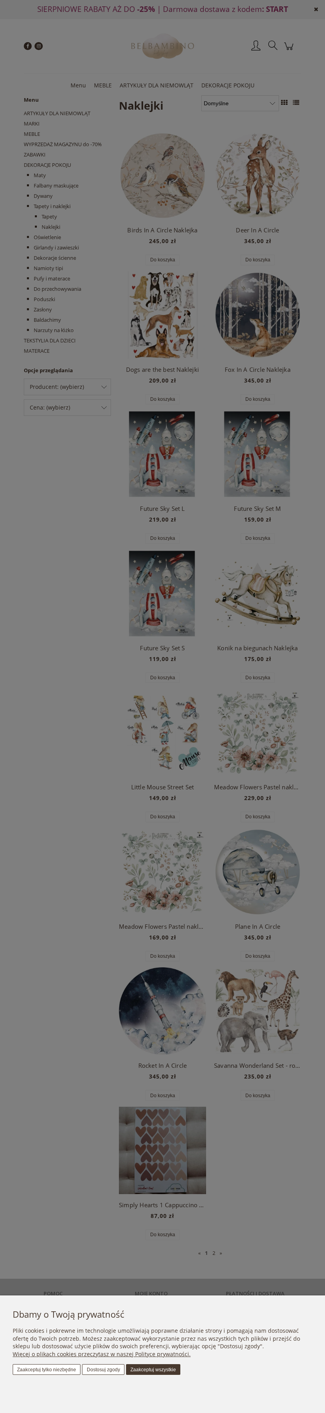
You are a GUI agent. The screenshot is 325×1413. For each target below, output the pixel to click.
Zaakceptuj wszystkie (153, 1369)
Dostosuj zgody (103, 1369)
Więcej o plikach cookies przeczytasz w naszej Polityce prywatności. (102, 1354)
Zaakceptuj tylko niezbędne (46, 1369)
